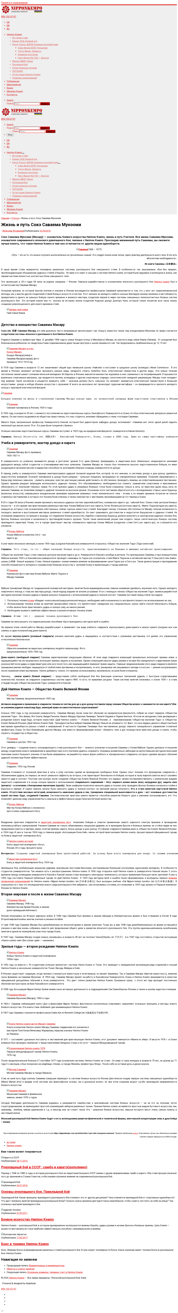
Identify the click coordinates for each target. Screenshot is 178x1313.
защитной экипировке (56, 822)
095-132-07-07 (8, 16)
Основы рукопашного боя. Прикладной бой (35, 1192)
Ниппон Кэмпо (16, 1278)
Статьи (15, 218)
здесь (135, 1133)
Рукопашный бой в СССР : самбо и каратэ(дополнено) (44, 1167)
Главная (5, 218)
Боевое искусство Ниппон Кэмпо (27, 1219)
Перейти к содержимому (14, 2)
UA (8, 22)
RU (8, 29)
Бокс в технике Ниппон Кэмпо (25, 1244)
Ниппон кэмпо (161, 281)
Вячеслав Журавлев (13, 231)
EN (8, 25)
